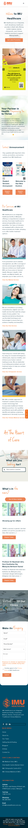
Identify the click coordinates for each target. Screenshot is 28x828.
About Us (5, 735)
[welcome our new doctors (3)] (20, 162)
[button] (3, 69)
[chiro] (14, 330)
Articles (4, 749)
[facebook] (3, 724)
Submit (7, 675)
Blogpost (5, 745)
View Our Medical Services (10, 280)
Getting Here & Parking (9, 742)
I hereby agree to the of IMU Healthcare (13, 669)
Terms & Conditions (14, 825)
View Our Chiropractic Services (12, 371)
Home (4, 732)
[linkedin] (10, 724)
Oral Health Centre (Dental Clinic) (13, 765)
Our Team (5, 739)
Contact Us (5, 752)
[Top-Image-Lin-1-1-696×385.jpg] (14, 503)
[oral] (14, 284)
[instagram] (6, 724)
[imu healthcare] (7, 1)
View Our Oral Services (9, 326)
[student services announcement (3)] (7, 162)
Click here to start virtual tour (14, 609)
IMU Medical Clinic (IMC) (10, 761)
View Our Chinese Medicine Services (13, 417)
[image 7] (14, 376)
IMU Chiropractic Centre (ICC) (11, 768)
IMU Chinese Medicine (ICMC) (11, 771)
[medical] (14, 238)
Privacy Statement (8, 824)
